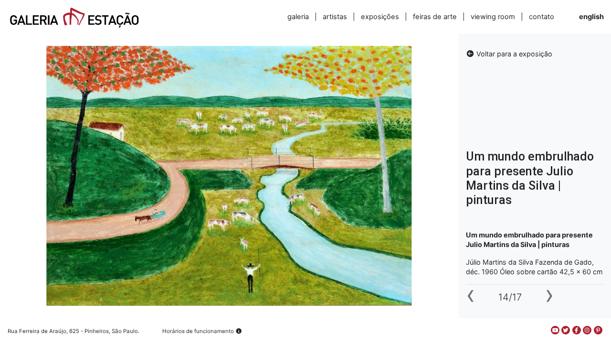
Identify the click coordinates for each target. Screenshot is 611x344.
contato (541, 16)
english (591, 16)
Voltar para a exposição (513, 54)
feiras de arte (435, 16)
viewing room (493, 16)
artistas (335, 16)
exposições (380, 16)
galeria (298, 16)
